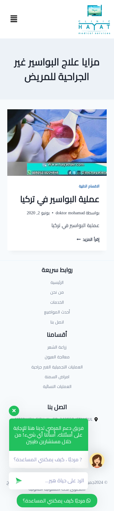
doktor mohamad (70, 213)
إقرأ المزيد (88, 239)
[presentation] (57, 142)
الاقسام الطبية (89, 186)
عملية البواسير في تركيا (59, 199)
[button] (14, 19)
